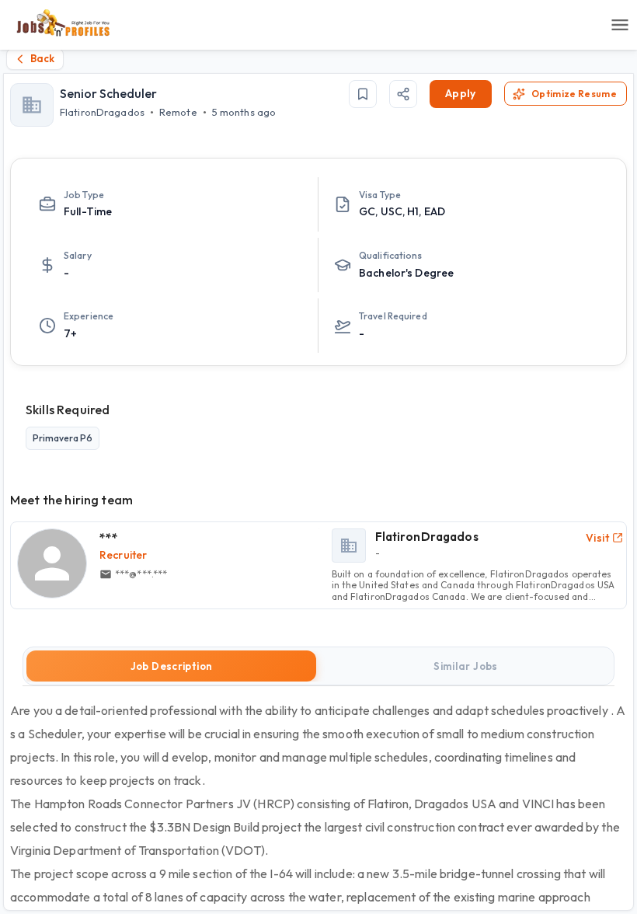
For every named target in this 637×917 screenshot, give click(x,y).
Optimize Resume (574, 93)
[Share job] (403, 94)
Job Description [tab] (172, 666)
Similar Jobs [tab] (465, 666)
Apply (460, 93)
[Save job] (363, 94)
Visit (597, 538)
